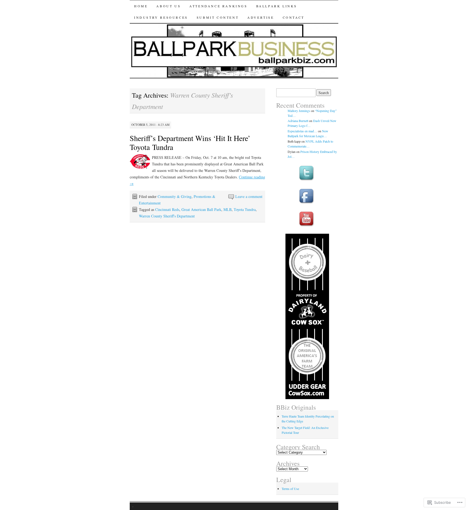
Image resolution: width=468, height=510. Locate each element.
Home (141, 6)
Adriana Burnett (298, 120)
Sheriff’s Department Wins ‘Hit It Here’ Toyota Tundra (190, 142)
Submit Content (218, 17)
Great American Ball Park (201, 209)
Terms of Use (290, 488)
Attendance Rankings (218, 6)
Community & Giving (174, 196)
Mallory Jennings (299, 110)
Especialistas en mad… (302, 131)
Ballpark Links (276, 6)
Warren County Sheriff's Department (167, 216)
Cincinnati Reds (167, 209)
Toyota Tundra (245, 209)
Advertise (260, 17)
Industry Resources (161, 17)
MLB (227, 209)
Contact (293, 17)
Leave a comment (248, 196)
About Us (168, 6)
